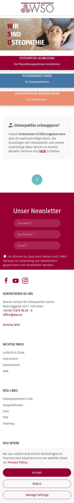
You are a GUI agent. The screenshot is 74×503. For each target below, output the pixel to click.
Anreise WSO (11, 325)
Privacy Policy (17, 462)
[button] (37, 179)
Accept (37, 472)
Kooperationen (13, 405)
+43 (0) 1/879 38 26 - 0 (17, 310)
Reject (37, 483)
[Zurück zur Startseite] (37, 7)
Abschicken (37, 274)
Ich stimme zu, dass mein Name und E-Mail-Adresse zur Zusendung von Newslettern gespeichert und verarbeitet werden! (35, 261)
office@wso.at (12, 314)
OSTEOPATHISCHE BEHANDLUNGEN (37, 94)
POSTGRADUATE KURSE (37, 76)
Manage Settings (37, 495)
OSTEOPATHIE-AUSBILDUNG (37, 58)
